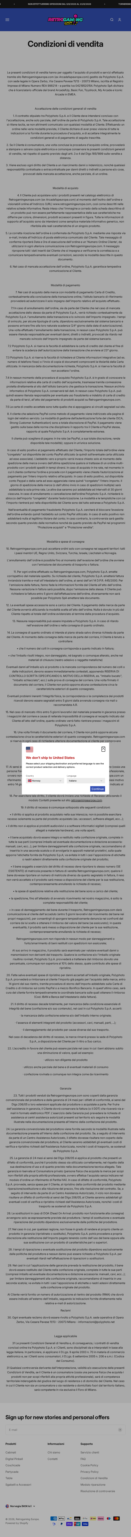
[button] (103, 749)
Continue (98, 789)
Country (30, 775)
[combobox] (34, 780)
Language (71, 775)
